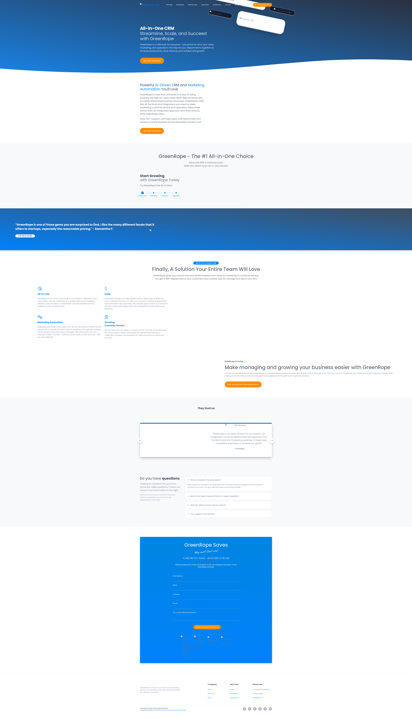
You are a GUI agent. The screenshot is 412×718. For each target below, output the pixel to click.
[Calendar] (164, 192)
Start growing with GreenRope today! (243, 384)
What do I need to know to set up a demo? (208, 505)
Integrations (257, 698)
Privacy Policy (161, 710)
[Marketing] (153, 192)
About (228, 5)
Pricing (169, 5)
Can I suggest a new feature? (202, 514)
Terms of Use (170, 710)
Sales (108, 293)
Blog (237, 5)
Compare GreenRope (261, 689)
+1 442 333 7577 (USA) (194, 558)
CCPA (154, 710)
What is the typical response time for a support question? (214, 496)
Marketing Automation (50, 322)
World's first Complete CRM (206, 263)
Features (180, 5)
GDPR (150, 710)
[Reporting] (176, 192)
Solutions (217, 5)
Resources (192, 5)
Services (205, 5)
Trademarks (144, 710)
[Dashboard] (142, 193)
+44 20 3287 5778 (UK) (218, 558)
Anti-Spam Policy (181, 710)
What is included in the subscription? (205, 480)
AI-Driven (163, 85)
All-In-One (43, 293)
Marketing (234, 693)
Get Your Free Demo (152, 60)
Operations (234, 698)
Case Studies (258, 693)
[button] (140, 440)
